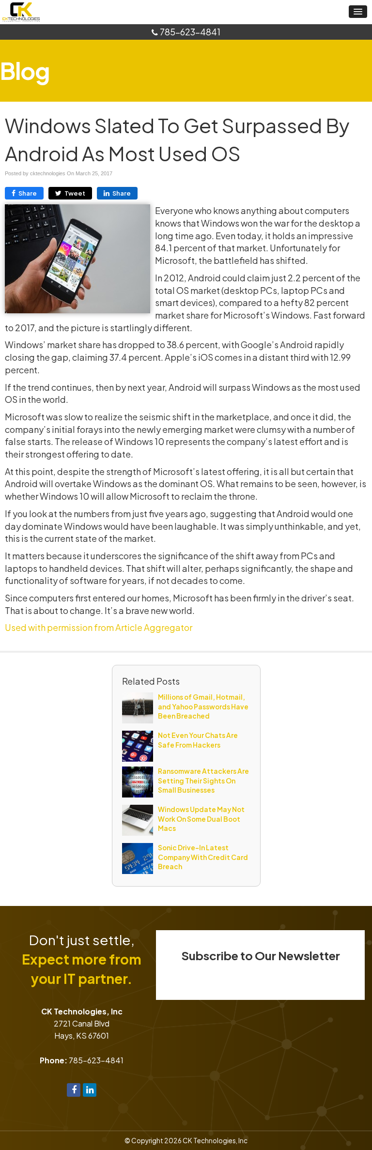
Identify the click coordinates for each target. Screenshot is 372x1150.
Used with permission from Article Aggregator (98, 627)
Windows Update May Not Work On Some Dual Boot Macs (201, 818)
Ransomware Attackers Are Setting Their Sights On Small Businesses (203, 780)
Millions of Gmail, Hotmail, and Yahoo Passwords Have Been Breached (203, 706)
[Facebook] (73, 1089)
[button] (358, 11)
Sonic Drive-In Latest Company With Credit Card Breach (203, 857)
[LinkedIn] (89, 1089)
